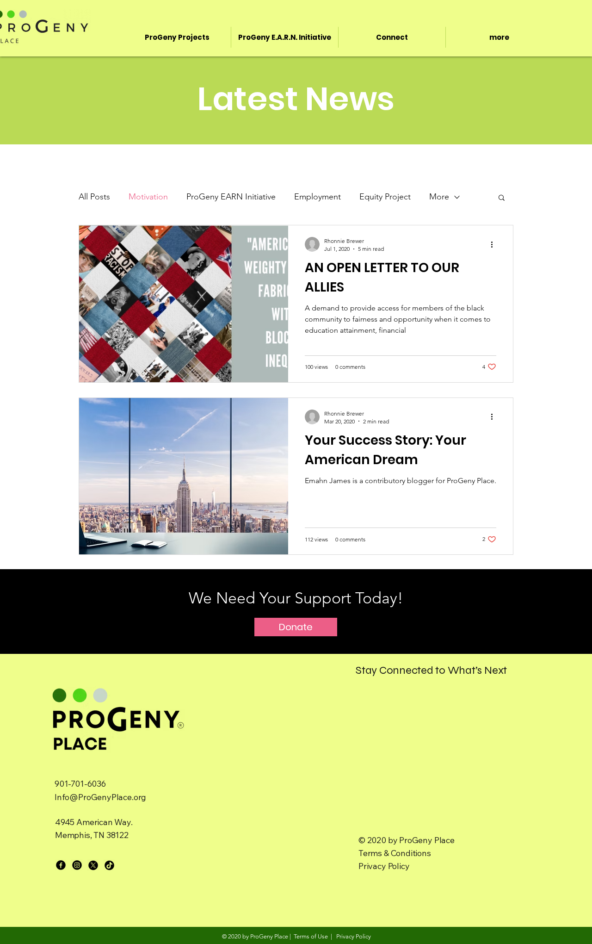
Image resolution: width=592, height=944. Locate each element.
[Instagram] (77, 865)
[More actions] (494, 244)
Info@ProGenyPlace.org (100, 797)
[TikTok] (109, 865)
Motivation (148, 197)
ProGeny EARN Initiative (231, 197)
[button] (501, 198)
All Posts (94, 197)
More (439, 197)
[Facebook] (61, 865)
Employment (317, 197)
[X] (93, 865)
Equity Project (385, 197)
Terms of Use (311, 936)
